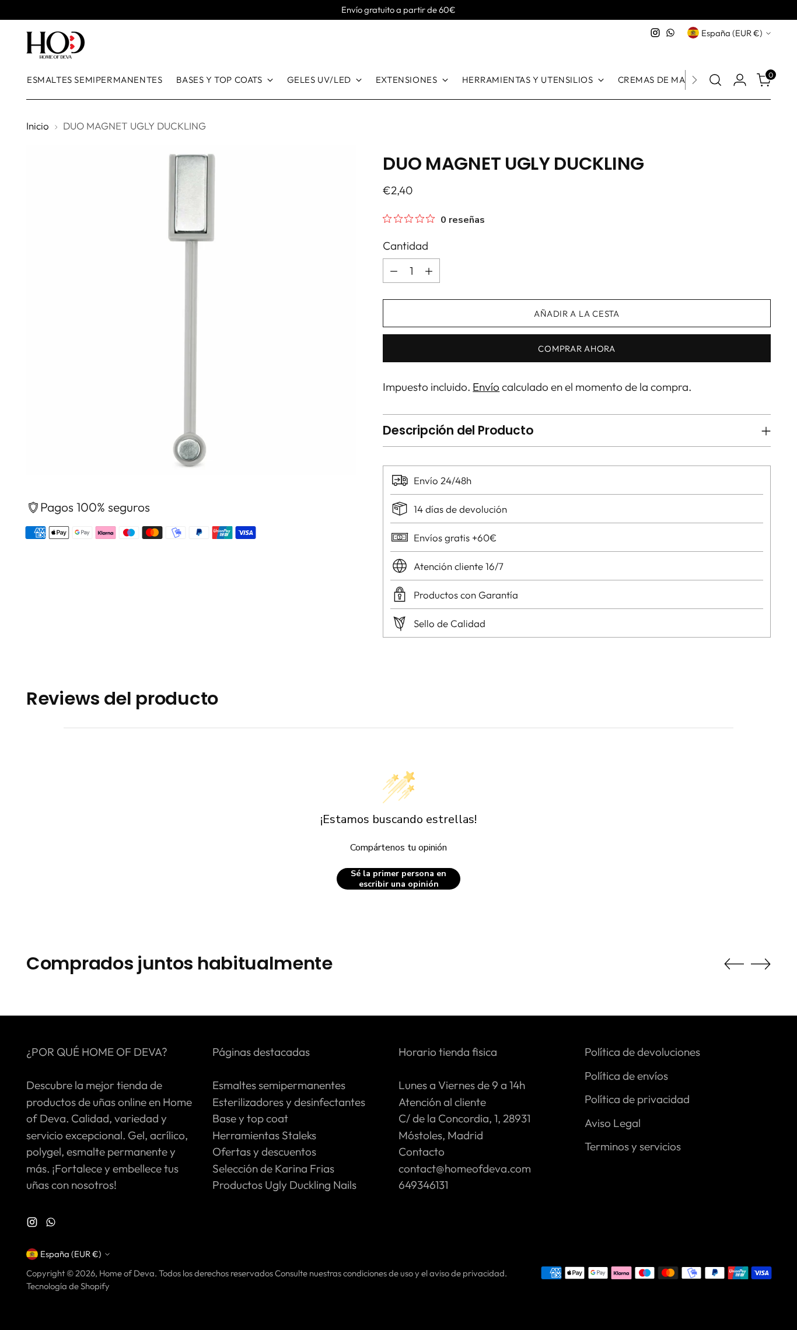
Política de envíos (626, 1076)
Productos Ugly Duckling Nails (284, 1185)
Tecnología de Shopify (68, 1286)
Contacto (421, 1151)
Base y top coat (250, 1118)
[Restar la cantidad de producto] (393, 270)
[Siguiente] (694, 80)
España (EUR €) (732, 32)
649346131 (423, 1185)
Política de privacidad (637, 1099)
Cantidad (405, 246)
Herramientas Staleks (264, 1135)
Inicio (37, 126)
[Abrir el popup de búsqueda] (715, 80)
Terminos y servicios (633, 1146)
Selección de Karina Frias (273, 1168)
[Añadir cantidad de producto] (428, 270)
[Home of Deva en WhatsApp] (670, 32)
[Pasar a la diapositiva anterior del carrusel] (734, 964)
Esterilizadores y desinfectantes (288, 1102)
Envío (486, 387)
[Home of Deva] (55, 46)
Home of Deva (127, 1273)
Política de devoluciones (642, 1052)
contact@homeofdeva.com (464, 1168)
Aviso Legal (613, 1123)
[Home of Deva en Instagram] (655, 32)
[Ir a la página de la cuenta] (739, 80)
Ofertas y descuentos (264, 1151)
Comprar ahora (577, 348)
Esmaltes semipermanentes (278, 1085)
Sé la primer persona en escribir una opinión (398, 879)
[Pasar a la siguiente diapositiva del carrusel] (761, 964)
